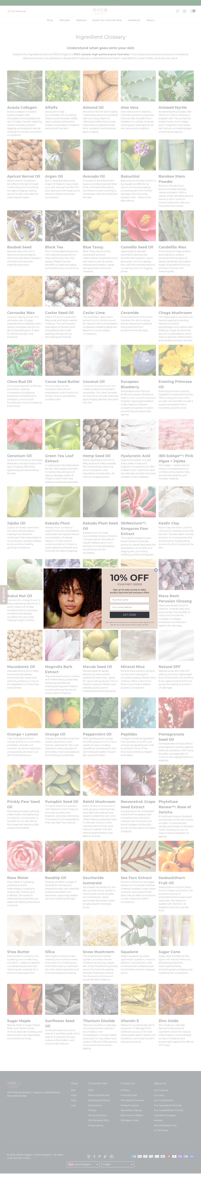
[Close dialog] (155, 570)
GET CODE (129, 614)
